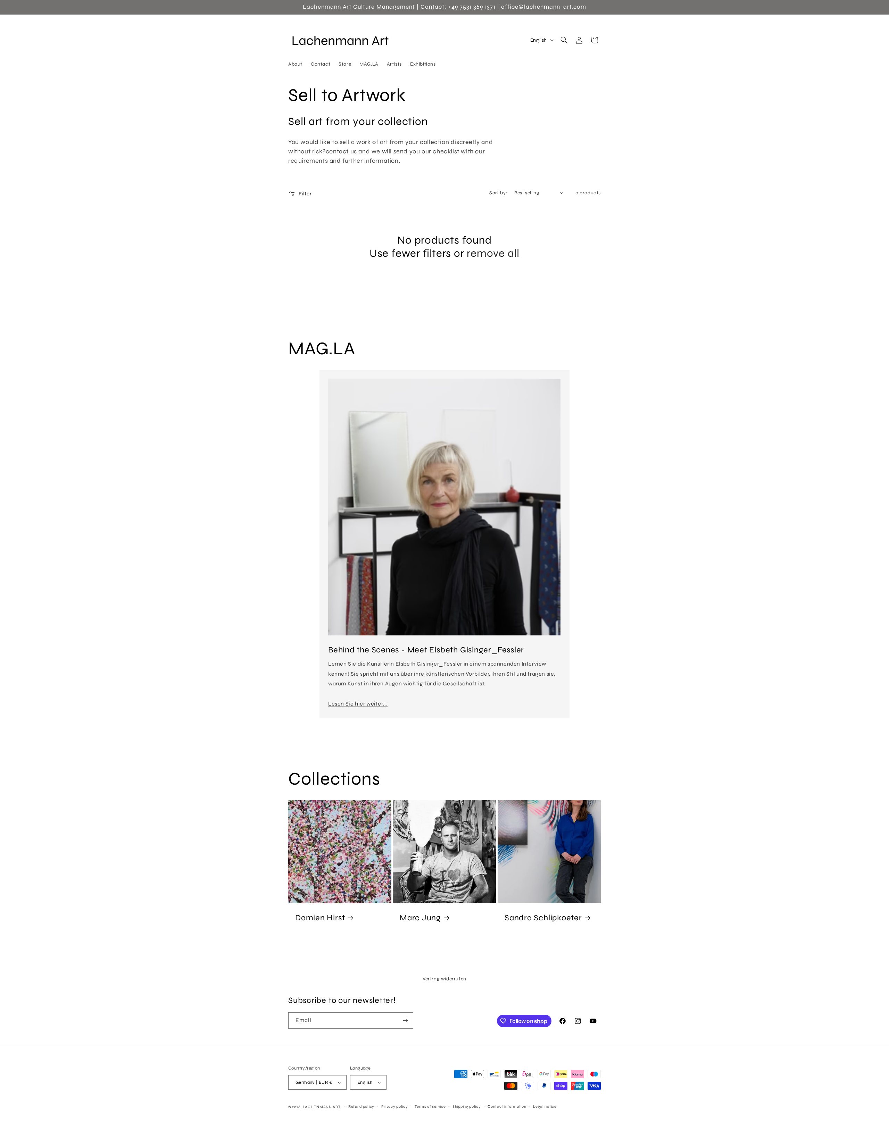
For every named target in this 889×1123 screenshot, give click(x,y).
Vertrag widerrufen (444, 979)
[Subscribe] (405, 1020)
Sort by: (498, 193)
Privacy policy (394, 1106)
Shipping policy (466, 1106)
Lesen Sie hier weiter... (358, 703)
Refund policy (361, 1106)
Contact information (507, 1106)
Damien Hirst (320, 917)
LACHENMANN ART (322, 1107)
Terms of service (430, 1106)
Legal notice (544, 1106)
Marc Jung (420, 917)
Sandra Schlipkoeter (543, 917)
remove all (493, 253)
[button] (564, 40)
